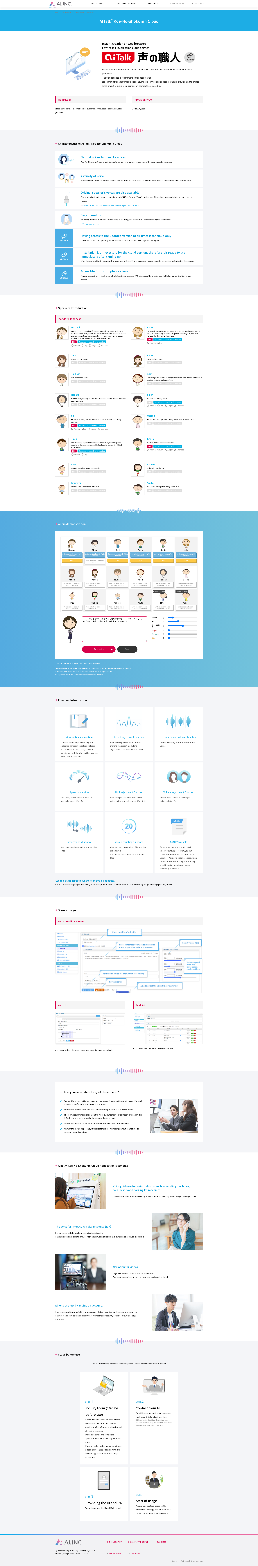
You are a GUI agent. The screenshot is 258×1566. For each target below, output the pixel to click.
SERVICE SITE (178, 4)
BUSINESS (161, 1542)
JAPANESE (199, 4)
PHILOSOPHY (115, 1542)
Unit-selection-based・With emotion (72, 555)
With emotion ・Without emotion (95, 561)
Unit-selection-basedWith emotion (163, 555)
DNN (72, 560)
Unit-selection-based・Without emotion (72, 584)
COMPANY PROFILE (139, 1542)
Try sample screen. (90, 224)
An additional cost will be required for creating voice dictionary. (110, 205)
